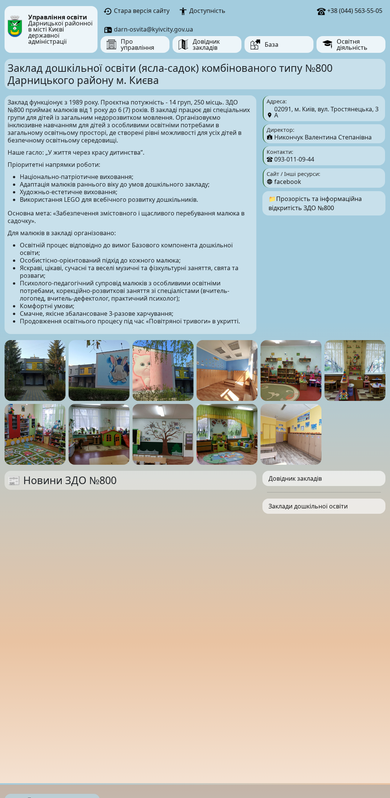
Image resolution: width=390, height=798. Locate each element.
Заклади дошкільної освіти (308, 506)
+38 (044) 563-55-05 (354, 10)
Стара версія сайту (140, 10)
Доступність (206, 10)
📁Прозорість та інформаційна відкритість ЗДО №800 (315, 203)
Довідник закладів (295, 478)
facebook (287, 181)
